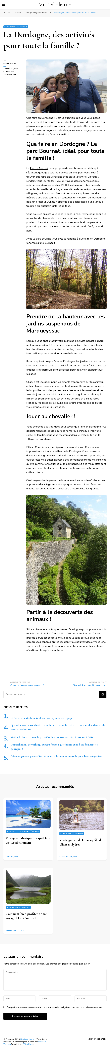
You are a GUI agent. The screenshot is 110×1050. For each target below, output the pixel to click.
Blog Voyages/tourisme (15, 27)
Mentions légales (97, 1039)
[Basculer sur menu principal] (3, 5)
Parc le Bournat (39, 168)
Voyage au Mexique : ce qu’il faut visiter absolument (28, 840)
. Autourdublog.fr (66, 349)
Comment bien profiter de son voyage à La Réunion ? (27, 916)
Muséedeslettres (55, 4)
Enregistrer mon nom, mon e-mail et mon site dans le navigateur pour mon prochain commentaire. (55, 1007)
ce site (34, 646)
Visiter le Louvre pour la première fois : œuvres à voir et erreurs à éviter (53, 737)
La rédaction (9, 63)
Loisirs (35, 832)
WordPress (28, 1044)
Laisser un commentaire (12, 73)
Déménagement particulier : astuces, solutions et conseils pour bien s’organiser (56, 756)
